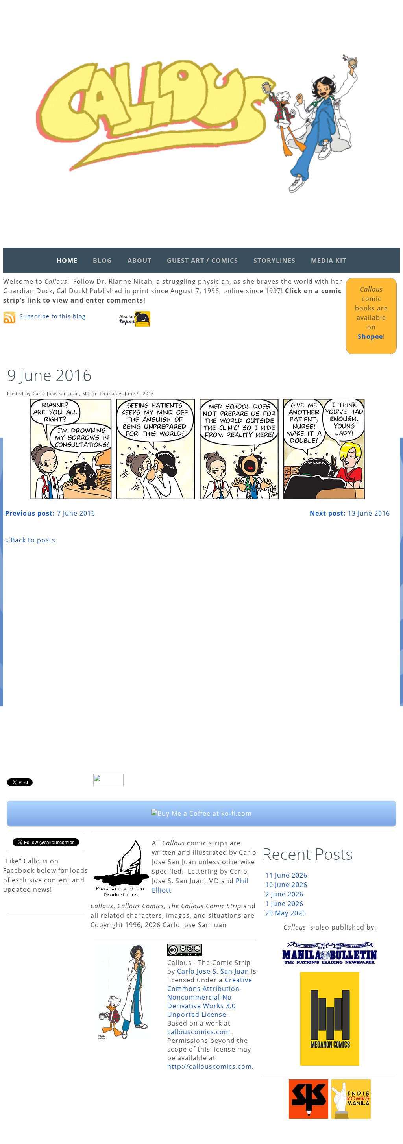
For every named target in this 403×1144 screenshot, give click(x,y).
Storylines (274, 260)
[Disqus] (197, 662)
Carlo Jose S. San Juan (213, 971)
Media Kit (328, 260)
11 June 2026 (286, 875)
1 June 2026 (284, 903)
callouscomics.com (198, 1032)
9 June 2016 (49, 375)
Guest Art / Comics (202, 260)
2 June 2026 (284, 894)
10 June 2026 (286, 884)
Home (67, 260)
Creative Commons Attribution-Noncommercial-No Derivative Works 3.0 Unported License (209, 997)
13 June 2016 (350, 513)
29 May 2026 (285, 913)
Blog (102, 260)
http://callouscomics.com (209, 1066)
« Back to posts (30, 540)
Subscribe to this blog (53, 316)
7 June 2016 (50, 513)
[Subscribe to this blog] (9, 317)
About (140, 260)
